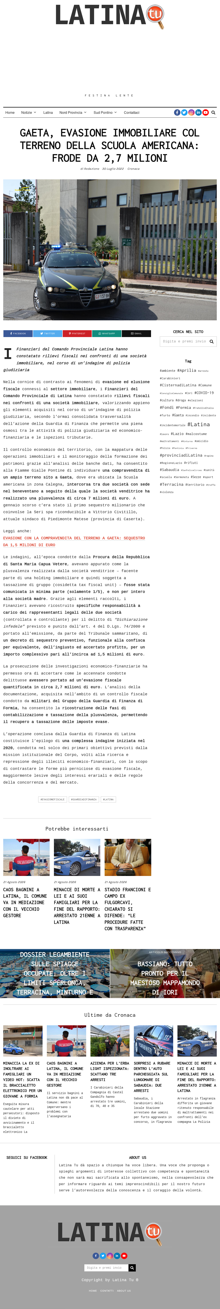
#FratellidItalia (203, 408)
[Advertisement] (110, 61)
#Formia (183, 407)
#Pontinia (178, 448)
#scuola (166, 477)
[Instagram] (191, 112)
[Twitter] (184, 112)
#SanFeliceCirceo (191, 470)
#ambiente (167, 370)
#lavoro (164, 434)
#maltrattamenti (169, 441)
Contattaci (131, 112)
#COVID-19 (204, 392)
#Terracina (171, 484)
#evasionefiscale (53, 799)
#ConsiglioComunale (171, 393)
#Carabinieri (170, 378)
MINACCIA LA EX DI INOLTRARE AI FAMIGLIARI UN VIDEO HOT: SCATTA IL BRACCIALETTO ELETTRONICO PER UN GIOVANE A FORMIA (22, 1079)
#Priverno (191, 448)
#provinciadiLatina (181, 455)
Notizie (26, 112)
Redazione (91, 169)
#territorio (194, 484)
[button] (211, 341)
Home (10, 112)
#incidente (208, 415)
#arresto (203, 370)
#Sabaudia (169, 470)
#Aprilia (186, 370)
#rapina (208, 455)
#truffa (210, 485)
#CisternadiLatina (178, 385)
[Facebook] (177, 112)
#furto (165, 415)
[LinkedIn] (198, 112)
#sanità (209, 470)
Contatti (107, 1290)
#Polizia (165, 448)
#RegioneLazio (171, 463)
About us (124, 1290)
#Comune (205, 385)
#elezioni (195, 400)
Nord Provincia (71, 112)
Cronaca (133, 169)
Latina (48, 112)
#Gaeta (178, 415)
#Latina (108, 799)
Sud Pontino (103, 112)
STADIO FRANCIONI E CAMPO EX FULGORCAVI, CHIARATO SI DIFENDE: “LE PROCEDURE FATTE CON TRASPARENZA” (128, 909)
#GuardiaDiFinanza (84, 799)
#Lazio (177, 434)
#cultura (167, 400)
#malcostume (196, 434)
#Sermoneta (181, 477)
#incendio (192, 415)
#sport (208, 477)
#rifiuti (191, 463)
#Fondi (167, 407)
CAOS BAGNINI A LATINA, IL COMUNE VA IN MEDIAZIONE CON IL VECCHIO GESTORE (25, 902)
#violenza (166, 492)
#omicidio (201, 441)
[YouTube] (205, 112)
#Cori (188, 393)
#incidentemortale (172, 425)
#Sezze (196, 477)
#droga (181, 400)
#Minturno (187, 441)
